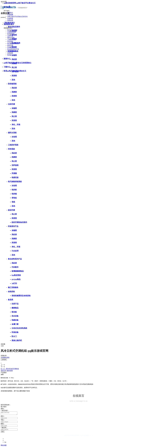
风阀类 (14, 92)
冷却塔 (14, 137)
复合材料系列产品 (13, 49)
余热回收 (10, 53)
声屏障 (14, 173)
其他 (13, 80)
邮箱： (3, 423)
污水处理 (15, 251)
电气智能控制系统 (13, 43)
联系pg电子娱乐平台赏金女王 (15, 71)
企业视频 (10, 14)
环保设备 (15, 332)
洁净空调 (10, 35)
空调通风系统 (11, 32)
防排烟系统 (11, 34)
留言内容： (5, 410)
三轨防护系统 (11, 39)
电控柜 (14, 190)
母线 (13, 202)
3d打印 (14, 283)
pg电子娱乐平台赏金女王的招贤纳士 (17, 63)
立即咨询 (3, 359)
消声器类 (15, 165)
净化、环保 (16, 124)
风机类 (14, 88)
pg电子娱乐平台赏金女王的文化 (17, 16)
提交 (2, 431)
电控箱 (14, 194)
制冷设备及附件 (12, 30)
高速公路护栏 (17, 340)
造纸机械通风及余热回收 (21, 296)
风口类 (14, 116)
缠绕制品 (15, 308)
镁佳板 (14, 312)
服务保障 (10, 370)
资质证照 (10, 20)
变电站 (14, 198)
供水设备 (15, 316)
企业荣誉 (10, 18)
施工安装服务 (11, 51)
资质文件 (4, 370)
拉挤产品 (15, 304)
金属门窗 (15, 324)
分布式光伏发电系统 (19, 328)
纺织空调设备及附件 (19, 222)
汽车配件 (15, 267)
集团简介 (10, 12)
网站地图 (4, 445)
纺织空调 (10, 45)
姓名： (3, 416)
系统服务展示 (9, 24)
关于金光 (7, 7)
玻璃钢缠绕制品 (18, 271)
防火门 (14, 336)
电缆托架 (15, 177)
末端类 (14, 108)
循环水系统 (11, 37)
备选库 (9, 55)
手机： (3, 420)
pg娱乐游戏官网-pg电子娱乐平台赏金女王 (20, 3)
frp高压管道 (16, 275)
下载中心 (7, 67)
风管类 (14, 76)
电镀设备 (15, 320)
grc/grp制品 (16, 279)
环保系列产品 (11, 47)
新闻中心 (7, 59)
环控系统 (10, 41)
